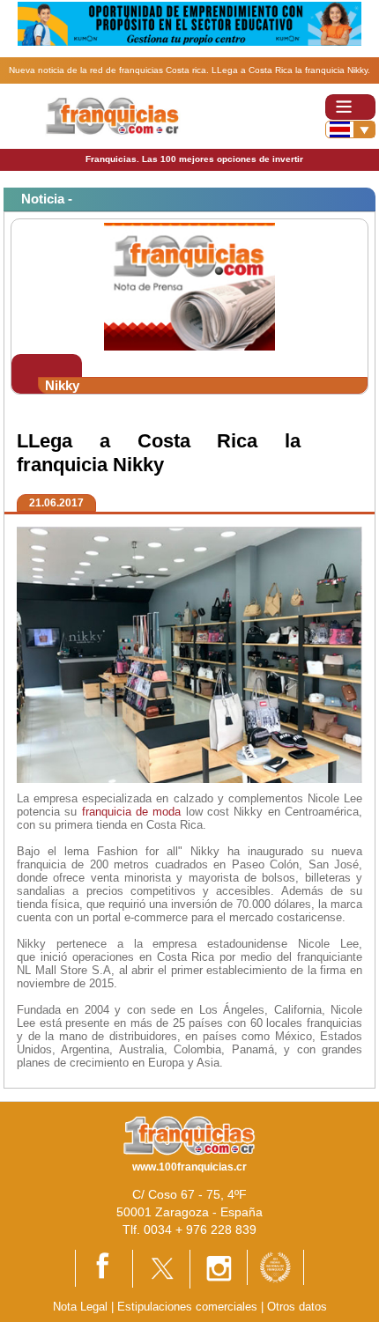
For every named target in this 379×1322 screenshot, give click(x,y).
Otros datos (297, 1306)
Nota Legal (80, 1306)
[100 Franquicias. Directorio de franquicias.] (112, 115)
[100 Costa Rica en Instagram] (218, 1267)
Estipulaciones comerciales (189, 1306)
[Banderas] (350, 129)
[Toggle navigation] (350, 107)
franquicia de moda (132, 811)
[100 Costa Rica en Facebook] (104, 1267)
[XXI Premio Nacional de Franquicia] (275, 1266)
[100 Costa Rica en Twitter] (161, 1267)
